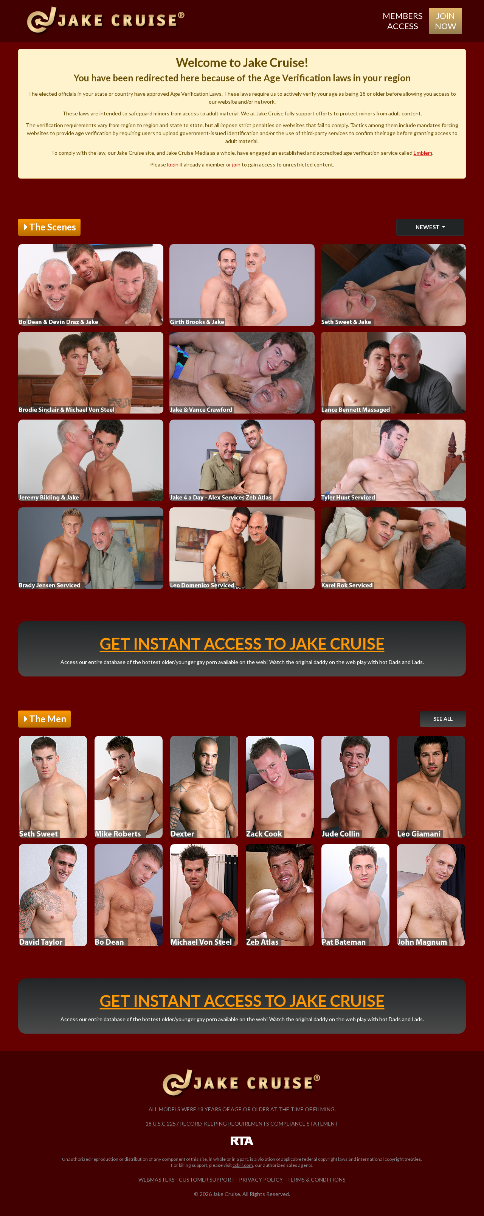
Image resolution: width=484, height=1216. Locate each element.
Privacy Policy (261, 1179)
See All (443, 718)
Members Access (403, 21)
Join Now (445, 21)
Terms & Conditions (316, 1179)
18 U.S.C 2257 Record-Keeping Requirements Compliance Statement (242, 1123)
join (236, 164)
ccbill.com (243, 1165)
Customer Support (207, 1179)
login (172, 164)
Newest (428, 227)
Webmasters (156, 1179)
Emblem (423, 152)
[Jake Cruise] (106, 21)
